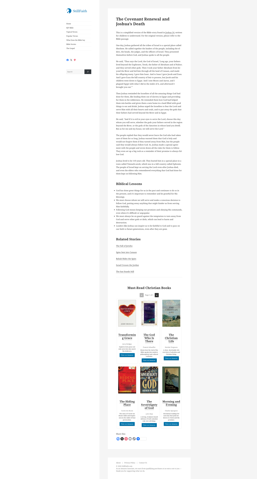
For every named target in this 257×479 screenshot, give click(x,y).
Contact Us (143, 463)
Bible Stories (71, 44)
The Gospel (70, 48)
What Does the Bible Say (75, 40)
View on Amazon (127, 355)
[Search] (87, 71)
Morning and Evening (171, 403)
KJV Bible (69, 28)
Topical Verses (71, 32)
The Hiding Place (127, 403)
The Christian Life (171, 338)
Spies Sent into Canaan (126, 252)
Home (68, 24)
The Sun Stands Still (125, 271)
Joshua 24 (169, 32)
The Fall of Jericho (124, 246)
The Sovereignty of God (149, 405)
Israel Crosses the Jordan (127, 265)
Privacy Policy (129, 463)
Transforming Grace (127, 336)
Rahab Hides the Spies (126, 258)
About (118, 463)
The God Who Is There (149, 338)
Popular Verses (72, 36)
